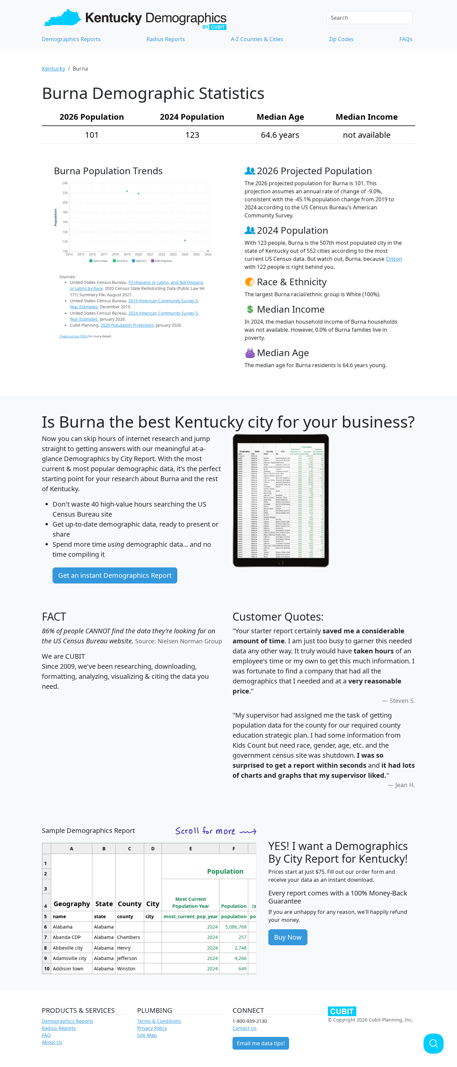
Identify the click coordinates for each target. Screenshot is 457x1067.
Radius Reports (166, 39)
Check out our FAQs (73, 336)
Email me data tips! (261, 1043)
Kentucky (53, 68)
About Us (52, 1042)
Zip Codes (341, 39)
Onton (394, 258)
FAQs (406, 39)
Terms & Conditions (159, 1021)
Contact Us (245, 1028)
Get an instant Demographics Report (115, 575)
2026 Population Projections (127, 325)
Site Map (147, 1035)
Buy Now (288, 937)
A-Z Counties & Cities (257, 39)
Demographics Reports (71, 39)
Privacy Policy (152, 1028)
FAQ (46, 1035)
